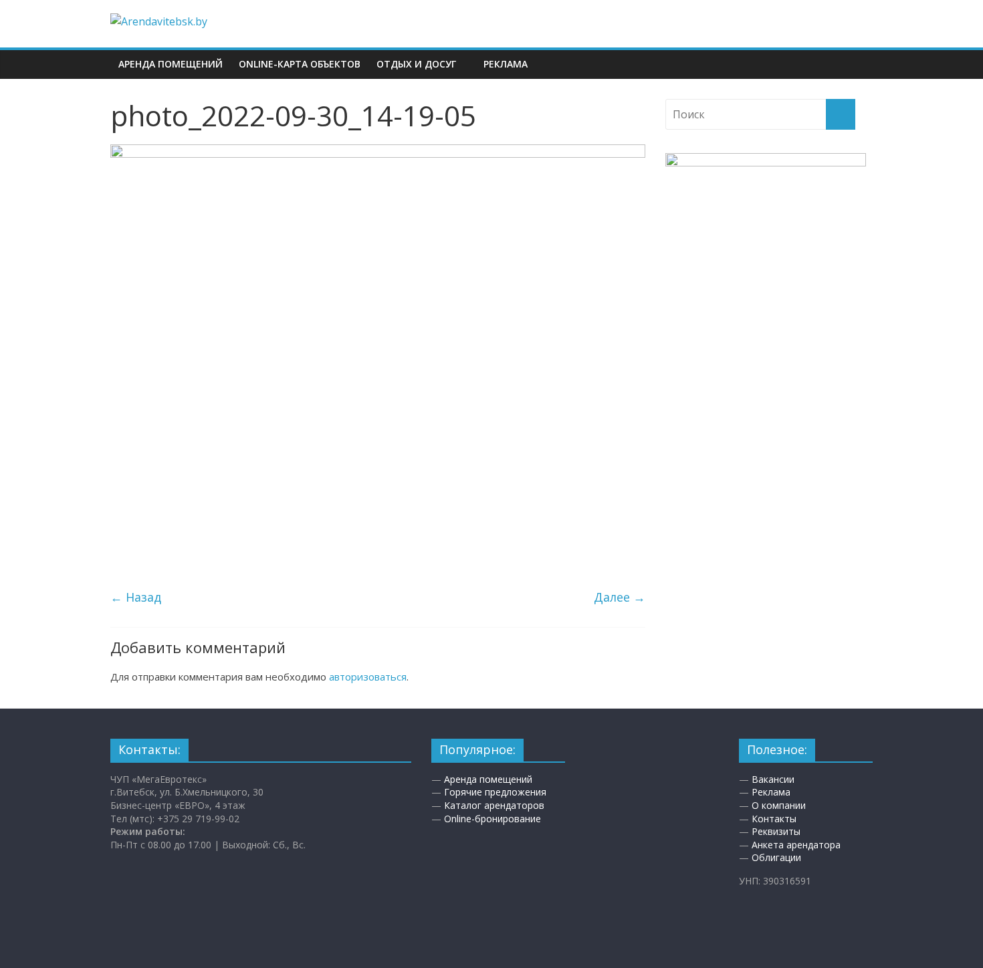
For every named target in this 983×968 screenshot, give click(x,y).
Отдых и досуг (416, 63)
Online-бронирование (492, 818)
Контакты (774, 818)
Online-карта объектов (299, 63)
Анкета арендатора (796, 844)
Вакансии (773, 779)
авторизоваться (368, 676)
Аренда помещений (170, 63)
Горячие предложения (495, 791)
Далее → (619, 597)
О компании (779, 805)
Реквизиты (776, 831)
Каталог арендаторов (494, 805)
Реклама (505, 63)
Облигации (776, 857)
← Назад (135, 597)
